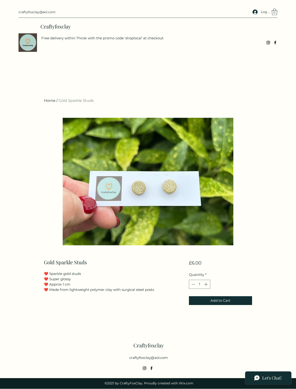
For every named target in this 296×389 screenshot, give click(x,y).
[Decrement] (193, 284)
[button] (274, 12)
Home (50, 100)
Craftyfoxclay (55, 26)
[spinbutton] (199, 284)
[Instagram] (268, 42)
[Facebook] (275, 42)
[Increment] (206, 284)
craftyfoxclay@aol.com (37, 12)
